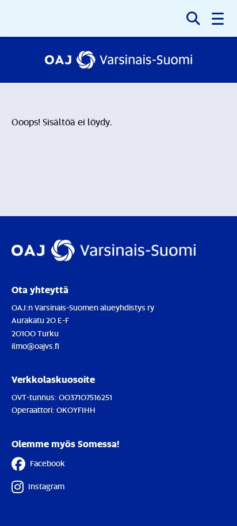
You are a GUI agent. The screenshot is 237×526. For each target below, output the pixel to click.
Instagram (46, 486)
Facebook (47, 463)
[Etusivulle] (119, 60)
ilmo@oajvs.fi (35, 345)
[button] (218, 18)
